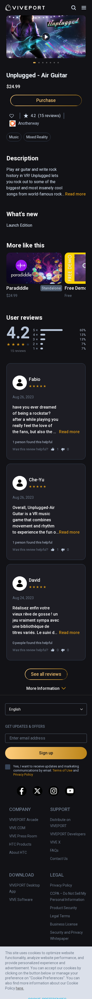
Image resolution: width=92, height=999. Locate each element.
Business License (64, 924)
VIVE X (55, 842)
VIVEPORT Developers (68, 834)
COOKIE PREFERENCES (47, 983)
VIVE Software (21, 900)
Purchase (46, 100)
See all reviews (46, 674)
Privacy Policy (61, 885)
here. (20, 972)
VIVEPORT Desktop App (24, 888)
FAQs (54, 850)
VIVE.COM (17, 828)
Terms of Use (62, 770)
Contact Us (59, 859)
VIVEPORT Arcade (23, 820)
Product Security (63, 908)
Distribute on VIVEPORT (60, 823)
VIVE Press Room (23, 836)
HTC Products (20, 844)
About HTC (18, 852)
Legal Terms (60, 916)
